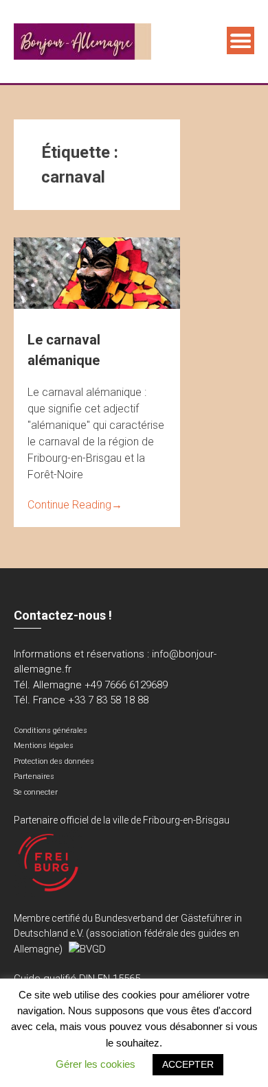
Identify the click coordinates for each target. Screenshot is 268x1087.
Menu (240, 40)
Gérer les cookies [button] (95, 1064)
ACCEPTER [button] (188, 1064)
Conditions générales (50, 730)
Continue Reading (74, 504)
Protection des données (54, 761)
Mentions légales (44, 745)
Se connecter (36, 792)
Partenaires (34, 776)
